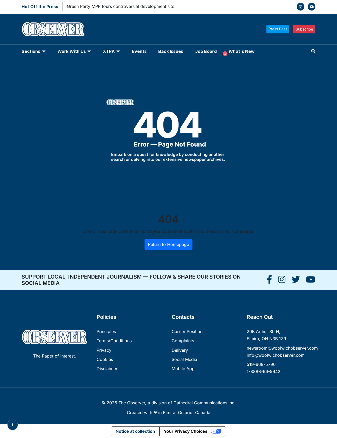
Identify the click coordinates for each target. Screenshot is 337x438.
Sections (31, 51)
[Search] (313, 51)
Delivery (180, 350)
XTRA (109, 51)
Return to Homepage (168, 244)
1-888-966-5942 (263, 371)
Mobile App (183, 368)
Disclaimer (107, 368)
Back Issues (170, 51)
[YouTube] (311, 7)
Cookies (105, 359)
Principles (106, 331)
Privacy (104, 350)
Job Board (206, 51)
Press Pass (278, 29)
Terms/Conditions (114, 340)
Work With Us (71, 51)
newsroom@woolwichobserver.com (282, 348)
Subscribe (304, 29)
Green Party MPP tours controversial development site (120, 6)
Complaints (183, 340)
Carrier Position (187, 331)
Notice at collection (135, 431)
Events (139, 51)
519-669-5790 (261, 364)
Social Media (184, 359)
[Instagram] (300, 7)
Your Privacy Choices (185, 431)
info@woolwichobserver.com (276, 355)
